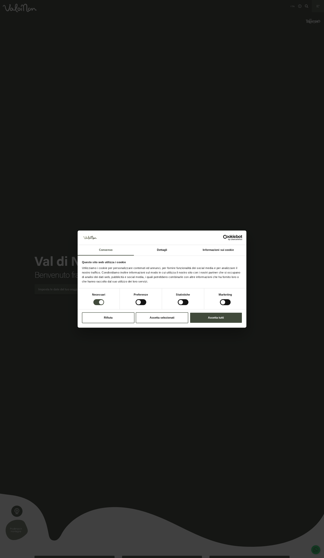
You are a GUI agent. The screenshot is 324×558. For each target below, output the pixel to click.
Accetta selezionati (162, 317)
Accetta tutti (216, 317)
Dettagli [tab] (162, 250)
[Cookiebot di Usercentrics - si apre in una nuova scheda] (225, 237)
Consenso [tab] (105, 250)
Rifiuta (108, 317)
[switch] (141, 302)
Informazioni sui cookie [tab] (218, 250)
